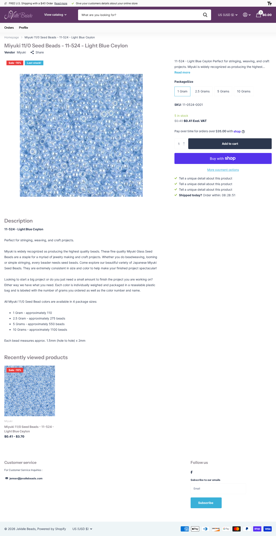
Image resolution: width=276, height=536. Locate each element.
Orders (9, 28)
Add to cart (230, 143)
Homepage (11, 37)
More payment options (223, 169)
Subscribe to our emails (205, 479)
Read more (60, 3)
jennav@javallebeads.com (25, 478)
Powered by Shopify (51, 529)
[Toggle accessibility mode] (269, 3)
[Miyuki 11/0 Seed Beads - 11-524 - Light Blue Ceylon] (29, 391)
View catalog (54, 14)
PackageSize (183, 81)
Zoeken (205, 14)
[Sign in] (247, 15)
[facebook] (191, 472)
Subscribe (206, 503)
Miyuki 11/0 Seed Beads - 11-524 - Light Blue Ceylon (29, 429)
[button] (185, 140)
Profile (23, 28)
